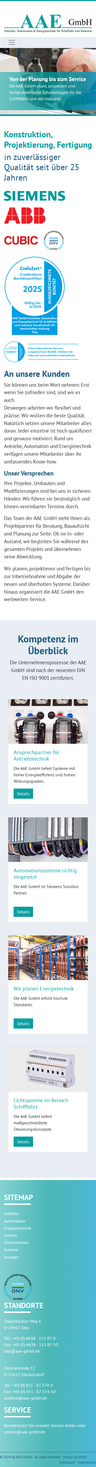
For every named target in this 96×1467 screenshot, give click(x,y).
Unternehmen (16, 1242)
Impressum (67, 1462)
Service (10, 1235)
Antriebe (11, 1213)
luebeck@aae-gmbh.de (25, 1398)
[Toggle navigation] (11, 42)
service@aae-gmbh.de (24, 1431)
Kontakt (11, 1257)
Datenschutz (87, 1462)
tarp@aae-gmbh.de (22, 1351)
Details (23, 793)
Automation (14, 1221)
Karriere (11, 1249)
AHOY (82, 1457)
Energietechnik (17, 1228)
